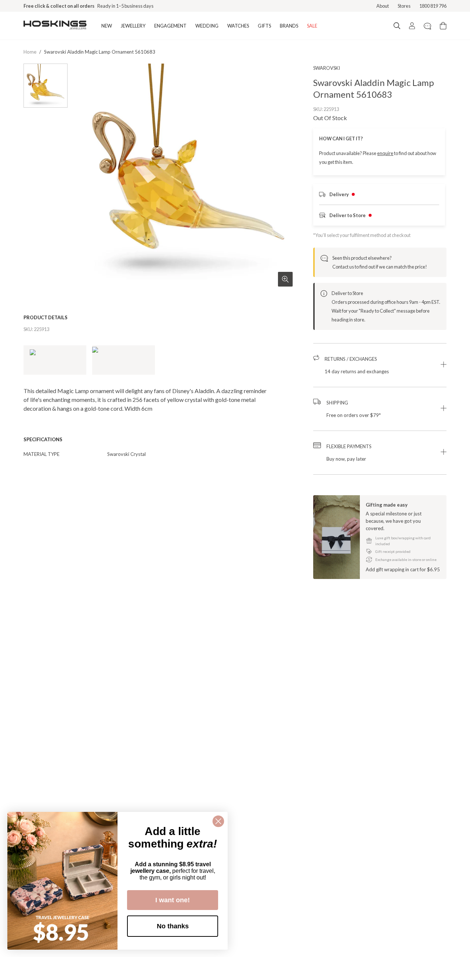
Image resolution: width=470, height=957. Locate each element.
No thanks (173, 926)
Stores (404, 6)
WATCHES (238, 26)
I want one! (172, 900)
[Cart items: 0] (443, 25)
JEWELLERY (133, 26)
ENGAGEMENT (170, 26)
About (382, 6)
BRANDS (289, 26)
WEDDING (206, 26)
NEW (106, 26)
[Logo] (55, 26)
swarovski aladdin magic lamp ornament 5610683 (99, 52)
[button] (379, 365)
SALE (312, 26)
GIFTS (264, 26)
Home (30, 52)
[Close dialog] (218, 821)
